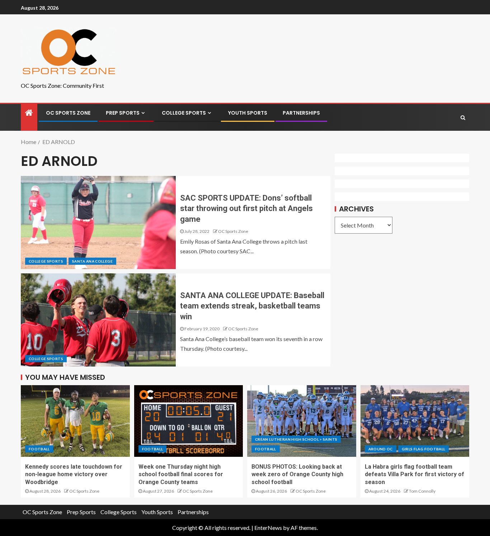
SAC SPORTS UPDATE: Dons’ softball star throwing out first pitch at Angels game (246, 208)
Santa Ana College (92, 261)
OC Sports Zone (68, 112)
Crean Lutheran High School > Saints (296, 439)
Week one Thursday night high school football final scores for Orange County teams (180, 474)
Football (39, 449)
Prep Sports (123, 112)
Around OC (380, 449)
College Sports (184, 112)
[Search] (462, 117)
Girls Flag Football (424, 449)
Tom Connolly (422, 491)
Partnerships (301, 112)
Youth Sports (247, 112)
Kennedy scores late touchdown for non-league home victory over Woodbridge (73, 474)
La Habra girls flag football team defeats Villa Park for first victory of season (414, 474)
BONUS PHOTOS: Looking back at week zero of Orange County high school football (297, 474)
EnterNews (268, 527)
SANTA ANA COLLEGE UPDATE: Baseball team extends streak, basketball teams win (252, 306)
